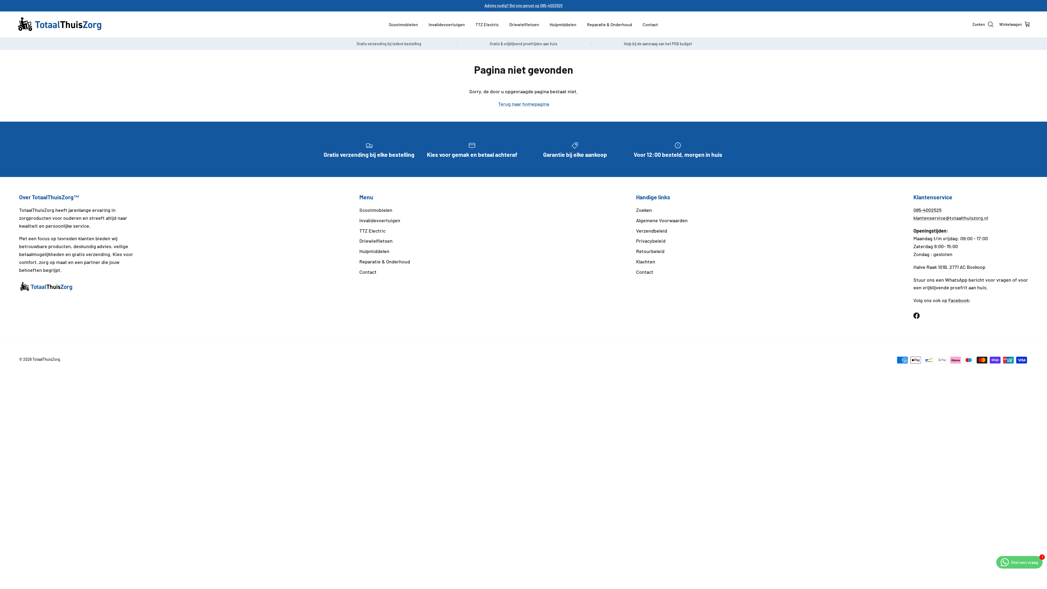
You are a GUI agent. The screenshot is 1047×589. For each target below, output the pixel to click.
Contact (650, 24)
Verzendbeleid (651, 231)
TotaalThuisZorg (46, 359)
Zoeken (644, 210)
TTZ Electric (487, 24)
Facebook (958, 300)
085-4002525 (927, 210)
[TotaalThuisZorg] (60, 24)
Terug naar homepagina (523, 104)
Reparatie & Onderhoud (609, 24)
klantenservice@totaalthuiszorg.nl (950, 218)
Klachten (645, 262)
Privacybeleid (651, 241)
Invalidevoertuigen (447, 24)
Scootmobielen (403, 24)
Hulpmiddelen (563, 24)
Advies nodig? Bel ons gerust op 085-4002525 (523, 5)
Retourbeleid (650, 251)
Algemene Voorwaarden (662, 220)
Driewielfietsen (524, 24)
